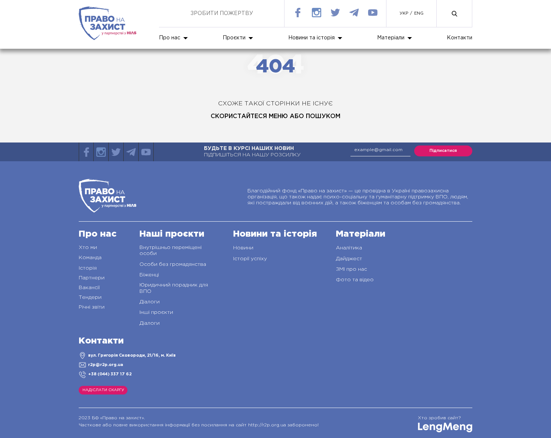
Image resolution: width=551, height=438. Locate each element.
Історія (88, 268)
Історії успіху (250, 258)
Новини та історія (311, 38)
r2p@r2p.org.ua (105, 365)
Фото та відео (355, 280)
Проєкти (234, 38)
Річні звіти (92, 307)
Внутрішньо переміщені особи (170, 250)
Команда (90, 257)
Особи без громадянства (172, 264)
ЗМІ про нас (351, 269)
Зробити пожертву (221, 13)
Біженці (149, 275)
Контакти (459, 38)
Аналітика (349, 248)
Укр (404, 13)
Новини (243, 248)
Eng (419, 13)
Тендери (90, 297)
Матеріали (390, 38)
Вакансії (89, 287)
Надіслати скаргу (103, 390)
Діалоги (149, 302)
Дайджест (349, 258)
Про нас (169, 38)
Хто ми (88, 247)
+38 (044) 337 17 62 (110, 374)
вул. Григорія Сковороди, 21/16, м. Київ (132, 355)
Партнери (92, 278)
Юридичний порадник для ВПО (173, 288)
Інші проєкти (156, 312)
